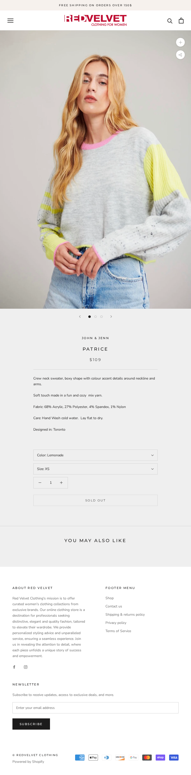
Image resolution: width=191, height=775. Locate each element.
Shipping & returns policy (125, 614)
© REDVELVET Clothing (35, 755)
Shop (109, 598)
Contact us (113, 606)
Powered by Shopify (28, 761)
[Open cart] (181, 20)
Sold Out (95, 500)
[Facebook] (14, 667)
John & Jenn (95, 338)
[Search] (170, 20)
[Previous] (80, 316)
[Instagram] (25, 667)
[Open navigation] (10, 20)
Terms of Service (118, 631)
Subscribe (31, 724)
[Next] (111, 316)
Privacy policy (115, 622)
